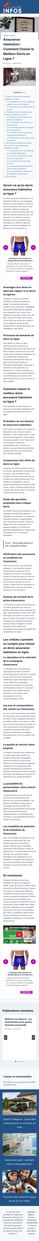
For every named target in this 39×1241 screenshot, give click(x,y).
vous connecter (19, 1082)
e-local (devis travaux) (31, 1231)
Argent (6, 35)
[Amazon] (19, 278)
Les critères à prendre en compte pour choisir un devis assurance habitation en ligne (17, 145)
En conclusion (10, 176)
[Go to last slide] (5, 1037)
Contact (31, 1217)
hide (23, 92)
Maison (12, 35)
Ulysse (8, 63)
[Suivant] (33, 1037)
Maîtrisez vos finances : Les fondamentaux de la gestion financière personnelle (18, 1022)
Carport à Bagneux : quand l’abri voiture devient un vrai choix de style (19, 1123)
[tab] (15, 1061)
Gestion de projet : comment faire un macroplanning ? (19, 1162)
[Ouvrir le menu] (35, 6)
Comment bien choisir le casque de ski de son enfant (19, 1199)
